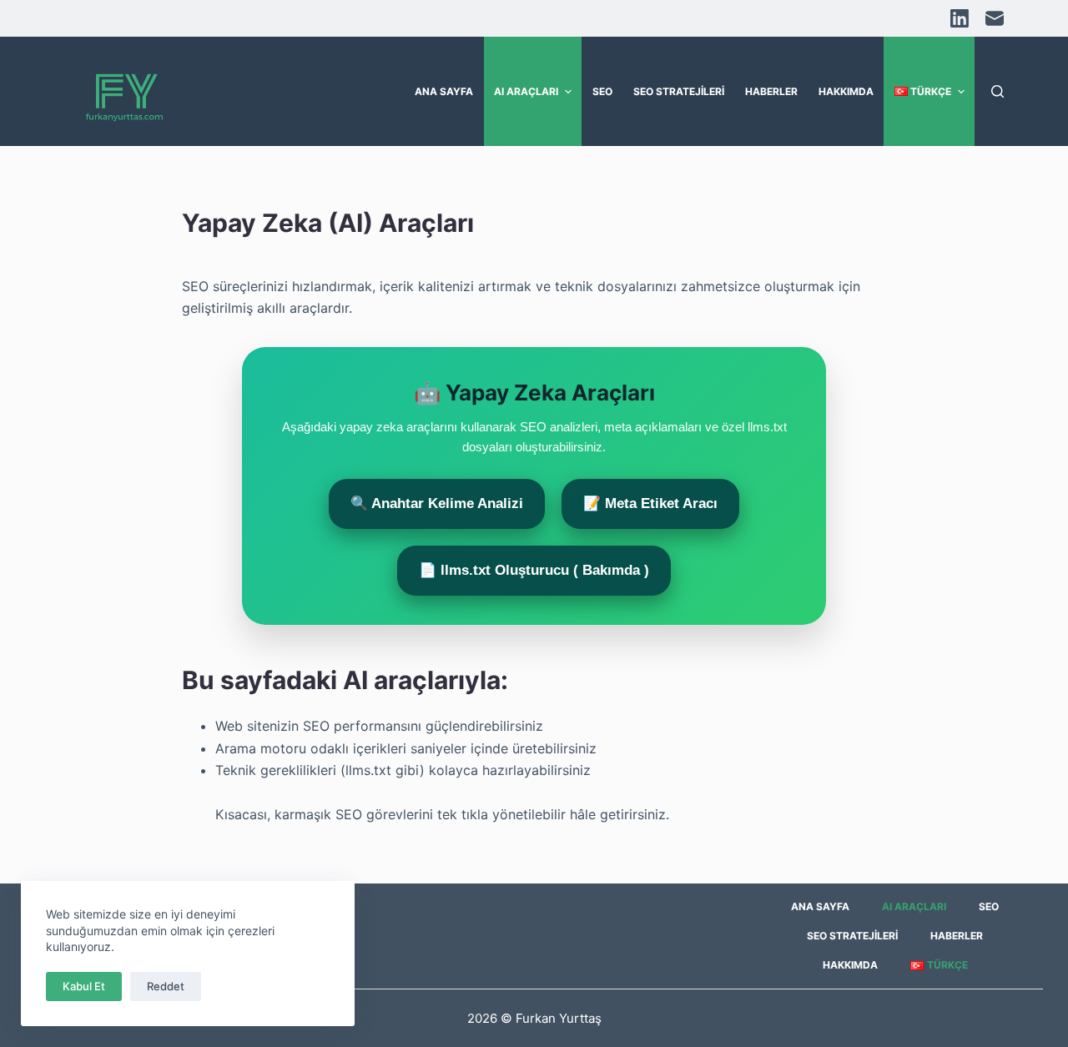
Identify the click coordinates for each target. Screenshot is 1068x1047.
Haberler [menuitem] (771, 91)
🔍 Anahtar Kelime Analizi (436, 503)
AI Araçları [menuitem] (526, 91)
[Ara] (997, 91)
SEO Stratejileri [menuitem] (678, 91)
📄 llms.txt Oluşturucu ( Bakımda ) (534, 570)
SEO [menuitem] (602, 91)
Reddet (165, 986)
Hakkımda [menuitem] (846, 91)
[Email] (994, 18)
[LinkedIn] (959, 18)
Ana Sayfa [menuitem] (444, 91)
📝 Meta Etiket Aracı (650, 503)
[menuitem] (929, 91)
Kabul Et (84, 986)
